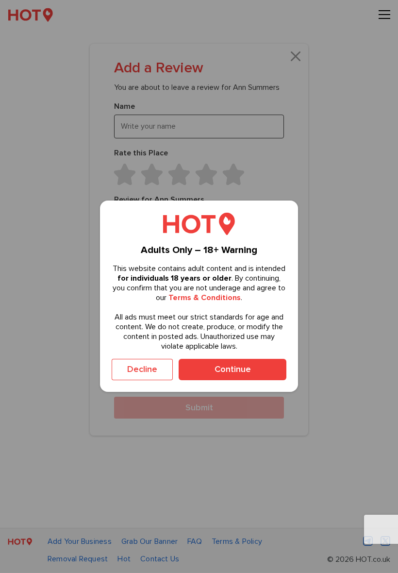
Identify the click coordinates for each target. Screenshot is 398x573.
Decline (142, 369)
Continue (233, 369)
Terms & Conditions (204, 298)
